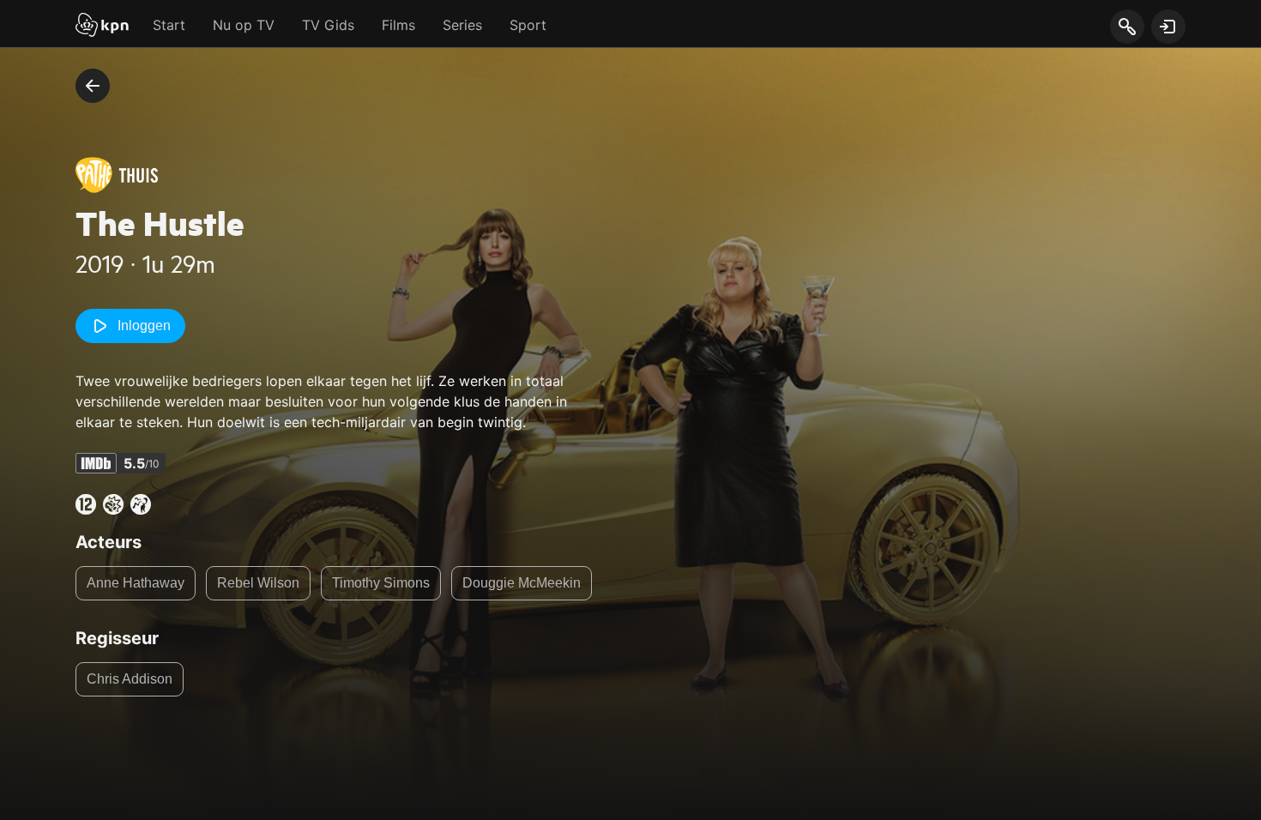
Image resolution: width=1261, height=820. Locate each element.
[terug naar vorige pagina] (92, 86)
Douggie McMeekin (521, 583)
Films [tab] (398, 24)
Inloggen (144, 325)
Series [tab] (462, 24)
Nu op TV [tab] (244, 24)
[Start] (102, 26)
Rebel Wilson (258, 583)
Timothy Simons (381, 583)
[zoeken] (1126, 27)
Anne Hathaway (135, 583)
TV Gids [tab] (328, 24)
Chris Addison (129, 679)
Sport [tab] (528, 24)
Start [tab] (169, 24)
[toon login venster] (1168, 26)
